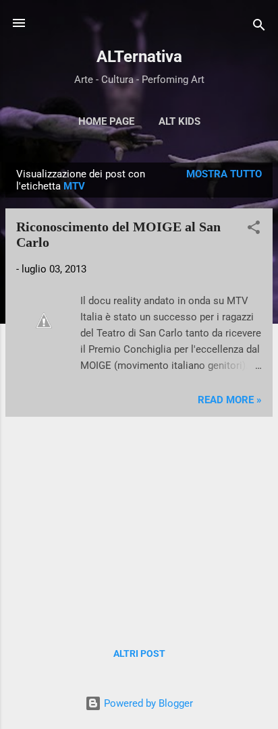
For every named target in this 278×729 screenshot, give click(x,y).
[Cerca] (259, 27)
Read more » (230, 400)
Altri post (139, 653)
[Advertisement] (139, 522)
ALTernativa (139, 56)
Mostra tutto (224, 174)
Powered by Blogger (147, 703)
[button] (254, 229)
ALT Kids (179, 121)
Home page (106, 121)
